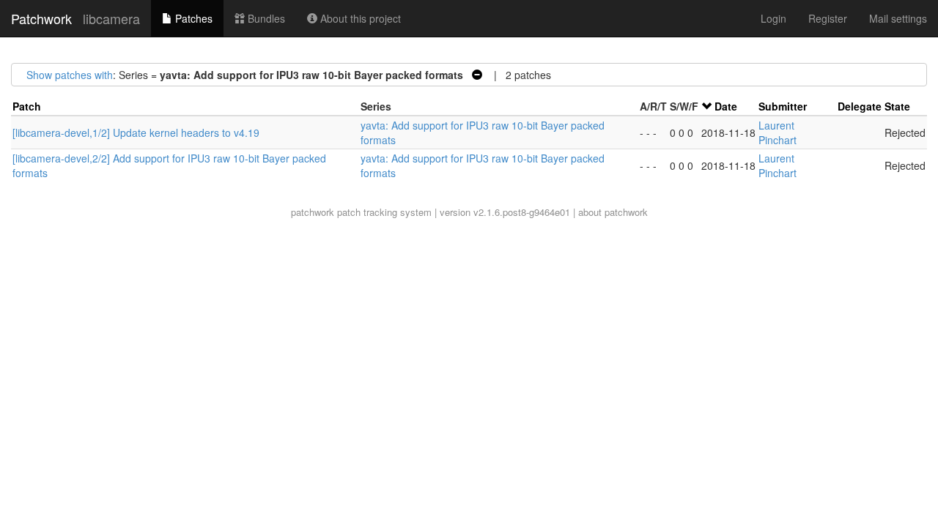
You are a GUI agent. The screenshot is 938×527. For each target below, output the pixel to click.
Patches (192, 18)
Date (725, 106)
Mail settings (898, 18)
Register (827, 18)
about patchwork (613, 212)
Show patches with (69, 74)
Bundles (265, 18)
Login (773, 18)
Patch (26, 106)
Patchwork (41, 18)
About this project (359, 18)
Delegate (860, 106)
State (897, 106)
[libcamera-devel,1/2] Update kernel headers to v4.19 (135, 132)
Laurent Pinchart (777, 132)
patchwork (312, 212)
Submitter (782, 106)
